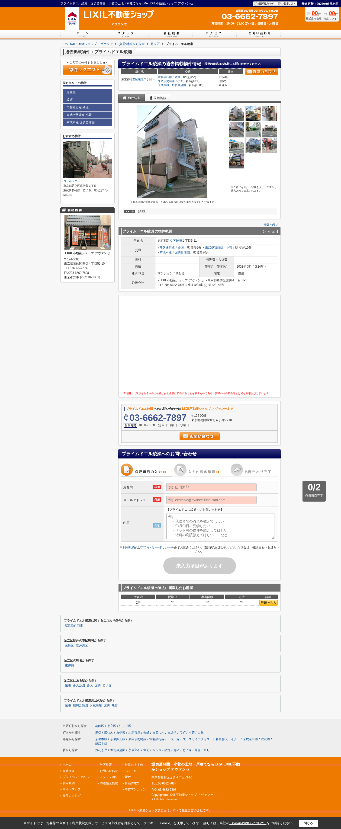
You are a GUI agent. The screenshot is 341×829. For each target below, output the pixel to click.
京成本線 (163, 85)
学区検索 (106, 764)
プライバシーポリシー (156, 547)
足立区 (134, 79)
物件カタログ (72, 795)
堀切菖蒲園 (179, 85)
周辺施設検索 (109, 783)
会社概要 (69, 771)
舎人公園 (79, 685)
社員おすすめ (134, 764)
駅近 (128, 777)
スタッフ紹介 (109, 777)
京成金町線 (250, 739)
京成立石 (134, 750)
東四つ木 (158, 732)
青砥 (177, 750)
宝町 (183, 732)
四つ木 (108, 732)
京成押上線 (117, 739)
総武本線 (101, 743)
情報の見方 (271, 225)
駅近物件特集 (74, 625)
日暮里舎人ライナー (226, 739)
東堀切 (172, 732)
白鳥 (201, 732)
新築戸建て (132, 783)
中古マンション (135, 789)
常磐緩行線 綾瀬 (78, 107)
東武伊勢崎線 (166, 81)
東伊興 (69, 665)
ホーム (67, 764)
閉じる (308, 823)
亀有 (115, 705)
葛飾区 (69, 645)
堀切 (98, 685)
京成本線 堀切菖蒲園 (81, 122)
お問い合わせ (109, 771)
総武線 (265, 739)
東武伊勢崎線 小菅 (79, 115)
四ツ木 (156, 750)
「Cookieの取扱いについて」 (248, 823)
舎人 (90, 685)
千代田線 (173, 739)
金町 (146, 732)
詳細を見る (268, 602)
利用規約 (129, 547)
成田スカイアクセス (196, 739)
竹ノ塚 (107, 685)
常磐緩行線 (165, 77)
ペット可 (131, 771)
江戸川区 (82, 645)
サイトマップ (72, 789)
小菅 (180, 81)
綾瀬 (141, 79)
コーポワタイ (71, 181)
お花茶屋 (96, 705)
